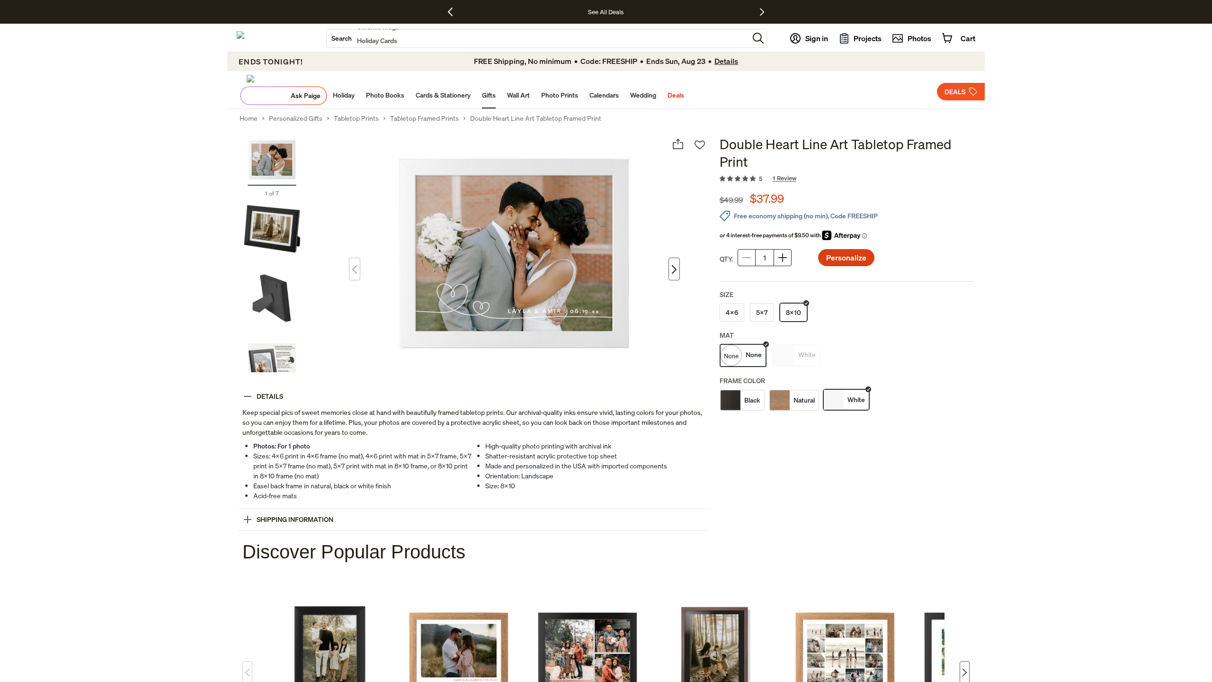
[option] (742, 400)
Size (726, 294)
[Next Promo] (762, 12)
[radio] (732, 312)
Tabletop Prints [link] (356, 118)
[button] (758, 38)
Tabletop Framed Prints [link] (424, 118)
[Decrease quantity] (746, 257)
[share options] (677, 144)
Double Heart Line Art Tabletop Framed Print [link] (535, 118)
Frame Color (742, 380)
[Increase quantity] (782, 257)
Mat (727, 335)
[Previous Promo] (454, 12)
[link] (846, 179)
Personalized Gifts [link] (295, 118)
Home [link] (249, 118)
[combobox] (538, 38)
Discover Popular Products (353, 551)
